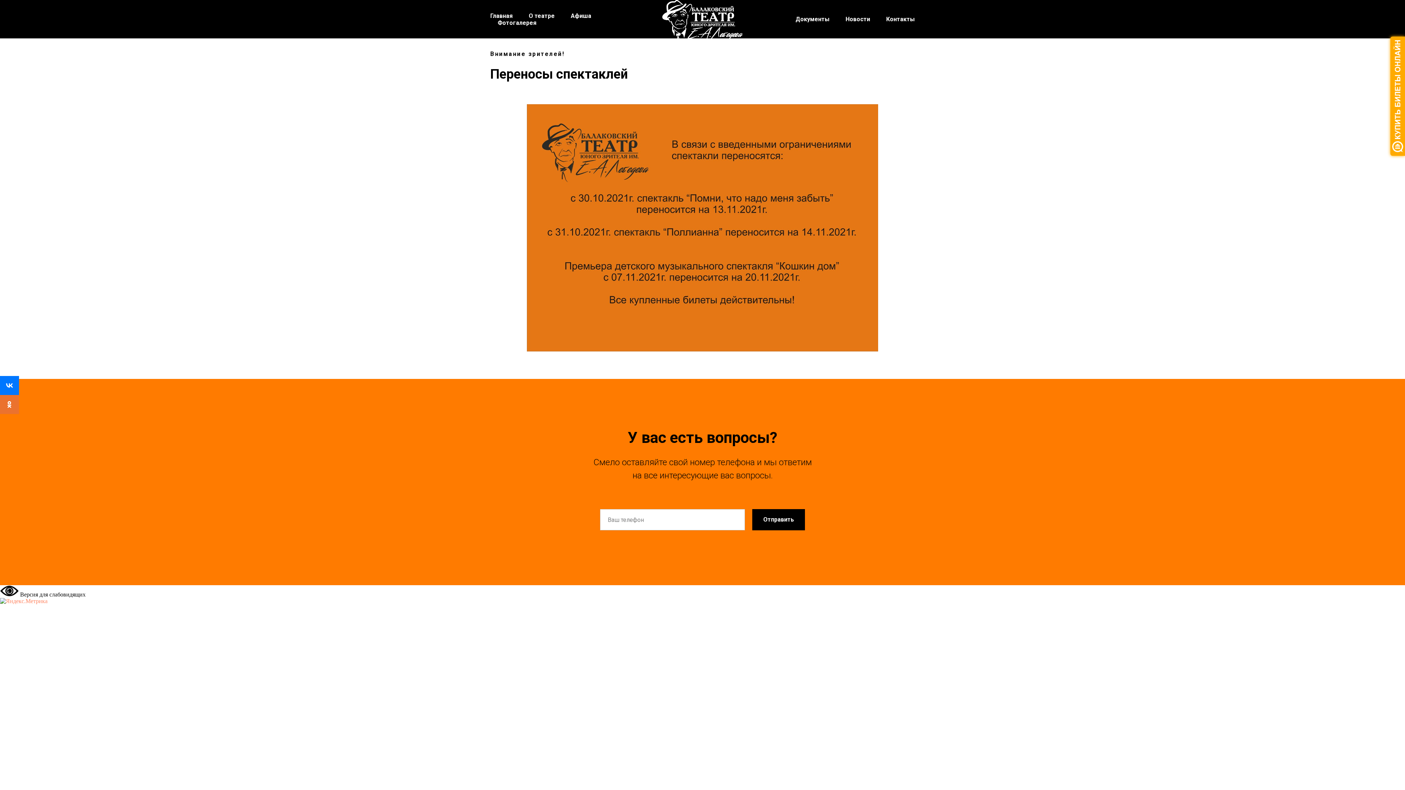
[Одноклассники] (9, 404)
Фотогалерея (517, 22)
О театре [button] (542, 15)
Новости (858, 19)
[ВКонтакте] (9, 385)
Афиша (581, 15)
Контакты (900, 19)
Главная (501, 15)
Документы (812, 19)
